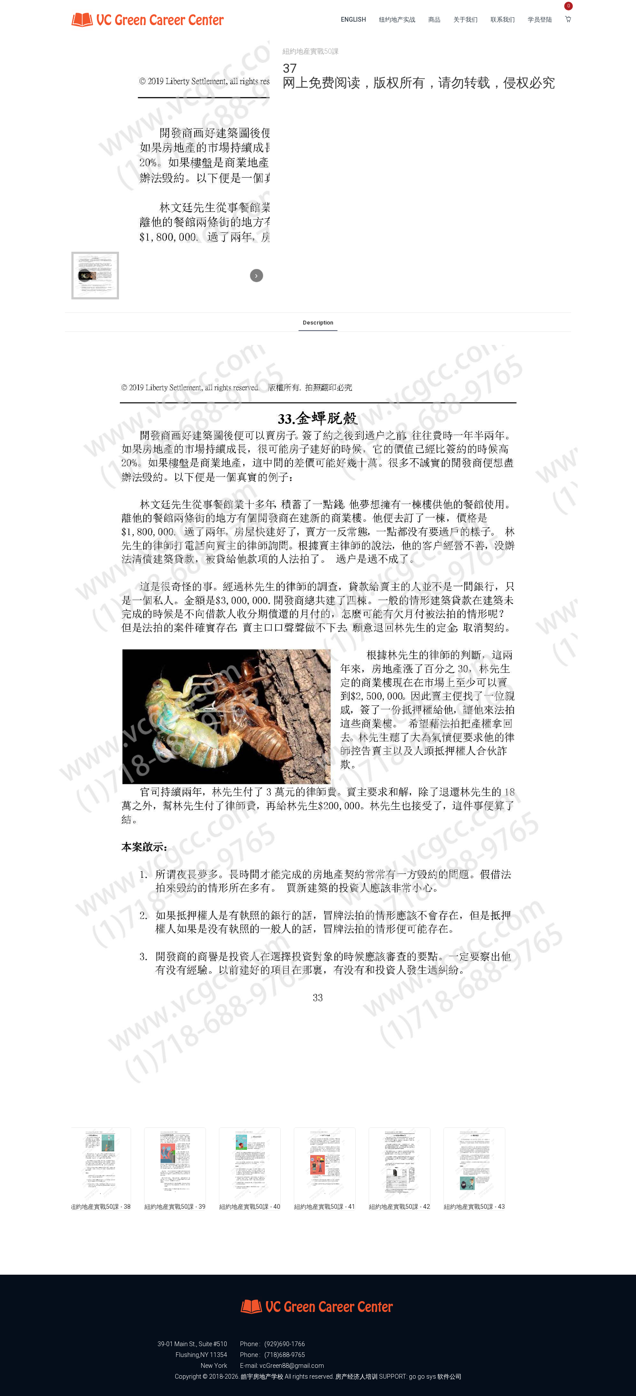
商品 (434, 19)
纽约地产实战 (397, 19)
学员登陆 (540, 19)
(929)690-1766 (284, 1344)
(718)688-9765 (284, 1354)
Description (318, 322)
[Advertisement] (228, 1251)
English (353, 19)
